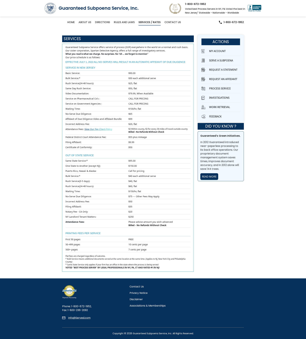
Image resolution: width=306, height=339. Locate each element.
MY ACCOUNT (217, 51)
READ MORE (209, 176)
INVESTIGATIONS (219, 97)
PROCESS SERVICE (220, 88)
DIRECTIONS (102, 22)
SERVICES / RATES (149, 22)
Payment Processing (69, 297)
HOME (71, 22)
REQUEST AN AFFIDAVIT (223, 79)
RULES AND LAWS (124, 22)
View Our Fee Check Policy (98, 129)
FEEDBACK (215, 116)
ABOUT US (85, 22)
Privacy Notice (139, 293)
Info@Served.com (79, 318)
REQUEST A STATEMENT (223, 69)
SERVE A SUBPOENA (221, 60)
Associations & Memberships (148, 306)
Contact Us (137, 286)
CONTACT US (172, 22)
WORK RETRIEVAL (219, 107)
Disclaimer (136, 299)
